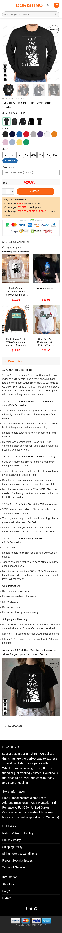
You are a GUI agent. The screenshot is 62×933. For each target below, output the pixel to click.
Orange (54, 134)
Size (4, 149)
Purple (40, 134)
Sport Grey (33, 134)
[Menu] (5, 5)
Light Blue (12, 142)
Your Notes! (8, 167)
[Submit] (56, 14)
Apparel (20, 98)
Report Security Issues (17, 860)
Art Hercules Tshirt (46, 288)
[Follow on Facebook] (26, 909)
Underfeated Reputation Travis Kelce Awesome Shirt (16, 291)
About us (8, 884)
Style (5, 113)
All (12, 98)
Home (5, 98)
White (47, 134)
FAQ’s (6, 891)
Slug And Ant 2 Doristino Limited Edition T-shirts (46, 342)
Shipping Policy (12, 847)
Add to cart (35, 191)
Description (15, 361)
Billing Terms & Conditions (19, 853)
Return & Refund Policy (17, 833)
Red (26, 134)
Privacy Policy (11, 840)
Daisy (19, 142)
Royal (19, 134)
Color (5, 128)
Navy (12, 134)
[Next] (54, 53)
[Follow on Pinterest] (35, 909)
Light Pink (5, 142)
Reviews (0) (15, 726)
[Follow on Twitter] (31, 909)
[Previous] (7, 53)
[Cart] (56, 5)
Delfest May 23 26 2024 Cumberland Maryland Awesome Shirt (15, 344)
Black (5, 134)
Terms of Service (13, 867)
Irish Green (26, 142)
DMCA (6, 898)
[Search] (48, 5)
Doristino (29, 5)
